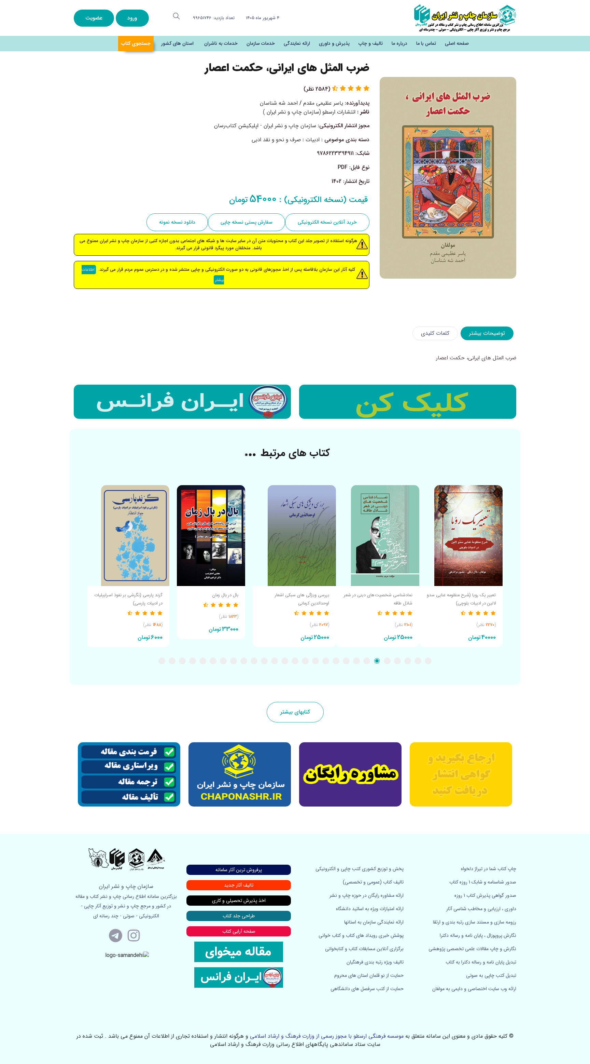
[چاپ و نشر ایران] (465, 17)
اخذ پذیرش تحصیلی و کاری (239, 900)
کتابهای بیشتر (295, 712)
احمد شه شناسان (279, 103)
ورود (132, 18)
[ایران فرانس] (182, 402)
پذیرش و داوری (334, 43)
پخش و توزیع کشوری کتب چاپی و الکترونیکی (359, 869)
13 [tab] (305, 660)
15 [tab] (284, 660)
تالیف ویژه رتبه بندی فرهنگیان (375, 962)
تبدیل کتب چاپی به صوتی (491, 975)
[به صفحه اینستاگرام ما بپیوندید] (134, 935)
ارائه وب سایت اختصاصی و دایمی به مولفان (474, 989)
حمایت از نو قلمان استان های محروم (369, 975)
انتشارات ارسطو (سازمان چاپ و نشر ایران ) (309, 112)
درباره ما (399, 43)
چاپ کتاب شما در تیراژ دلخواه (488, 869)
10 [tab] (336, 660)
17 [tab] (264, 660)
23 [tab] (202, 660)
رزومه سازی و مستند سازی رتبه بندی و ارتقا (474, 922)
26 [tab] (172, 660)
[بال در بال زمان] (211, 535)
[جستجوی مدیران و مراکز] (176, 16)
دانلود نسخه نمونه (177, 222)
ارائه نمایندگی (297, 43)
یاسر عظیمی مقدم (323, 103)
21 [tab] (223, 660)
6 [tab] (377, 660)
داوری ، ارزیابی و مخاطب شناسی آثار (481, 909)
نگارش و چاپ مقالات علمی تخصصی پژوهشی (472, 949)
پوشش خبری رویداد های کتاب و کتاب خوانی (361, 935)
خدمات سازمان (261, 43)
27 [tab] (161, 660)
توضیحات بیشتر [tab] (487, 333)
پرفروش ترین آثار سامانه (238, 870)
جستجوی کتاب (136, 43)
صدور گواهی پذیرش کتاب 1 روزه (485, 895)
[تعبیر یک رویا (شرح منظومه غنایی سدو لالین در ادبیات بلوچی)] (461, 535)
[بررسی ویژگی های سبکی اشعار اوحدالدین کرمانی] (294, 535)
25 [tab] (182, 660)
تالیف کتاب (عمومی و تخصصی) (373, 882)
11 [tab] (325, 660)
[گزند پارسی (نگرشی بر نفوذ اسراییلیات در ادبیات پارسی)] (127, 535)
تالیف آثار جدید (238, 885)
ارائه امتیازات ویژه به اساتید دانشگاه (370, 909)
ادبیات (313, 139)
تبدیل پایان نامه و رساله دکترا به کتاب (481, 962)
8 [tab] (356, 660)
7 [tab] (366, 660)
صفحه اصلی (457, 43)
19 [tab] (243, 660)
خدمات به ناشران (221, 43)
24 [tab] (192, 660)
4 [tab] (397, 660)
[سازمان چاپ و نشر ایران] (350, 774)
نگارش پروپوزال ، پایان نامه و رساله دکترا (478, 935)
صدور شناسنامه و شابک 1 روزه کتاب (482, 882)
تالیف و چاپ (371, 43)
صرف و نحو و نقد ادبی (276, 139)
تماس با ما (426, 43)
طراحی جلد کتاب (239, 916)
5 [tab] (387, 660)
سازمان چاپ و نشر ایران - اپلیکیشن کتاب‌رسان (265, 125)
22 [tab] (213, 660)
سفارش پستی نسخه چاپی (246, 222)
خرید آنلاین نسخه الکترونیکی (327, 222)
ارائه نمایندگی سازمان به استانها (374, 922)
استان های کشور (177, 43)
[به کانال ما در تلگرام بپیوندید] (116, 935)
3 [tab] (407, 660)
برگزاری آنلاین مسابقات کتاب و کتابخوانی (364, 949)
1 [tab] (428, 660)
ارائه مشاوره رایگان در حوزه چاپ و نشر (366, 895)
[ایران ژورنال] (407, 402)
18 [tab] (254, 660)
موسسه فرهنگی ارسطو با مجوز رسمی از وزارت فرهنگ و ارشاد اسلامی (327, 1036)
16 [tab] (274, 660)
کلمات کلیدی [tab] (435, 333)
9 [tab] (346, 660)
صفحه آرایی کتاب (238, 931)
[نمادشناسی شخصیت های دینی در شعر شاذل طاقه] (377, 535)
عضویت (93, 18)
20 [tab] (233, 660)
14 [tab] (295, 660)
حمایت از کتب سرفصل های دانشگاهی (367, 989)
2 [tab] (418, 660)
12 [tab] (315, 660)
